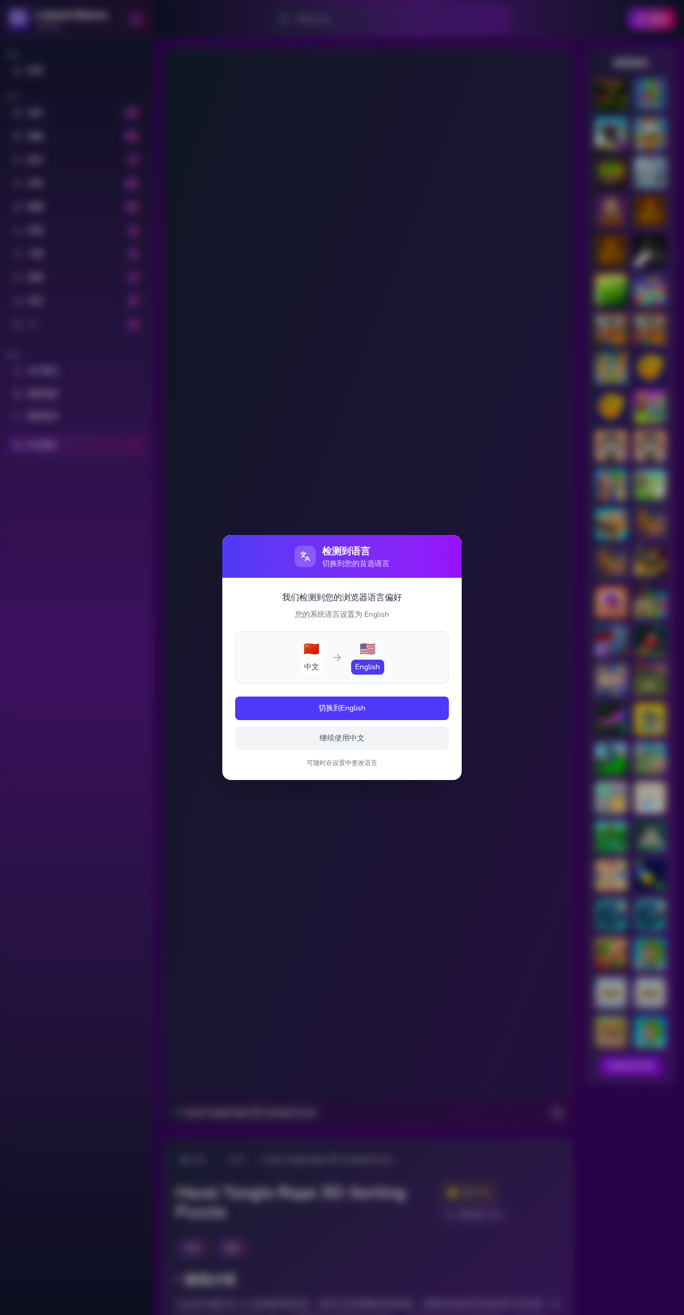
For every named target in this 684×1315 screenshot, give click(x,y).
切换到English (342, 708)
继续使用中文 (342, 738)
